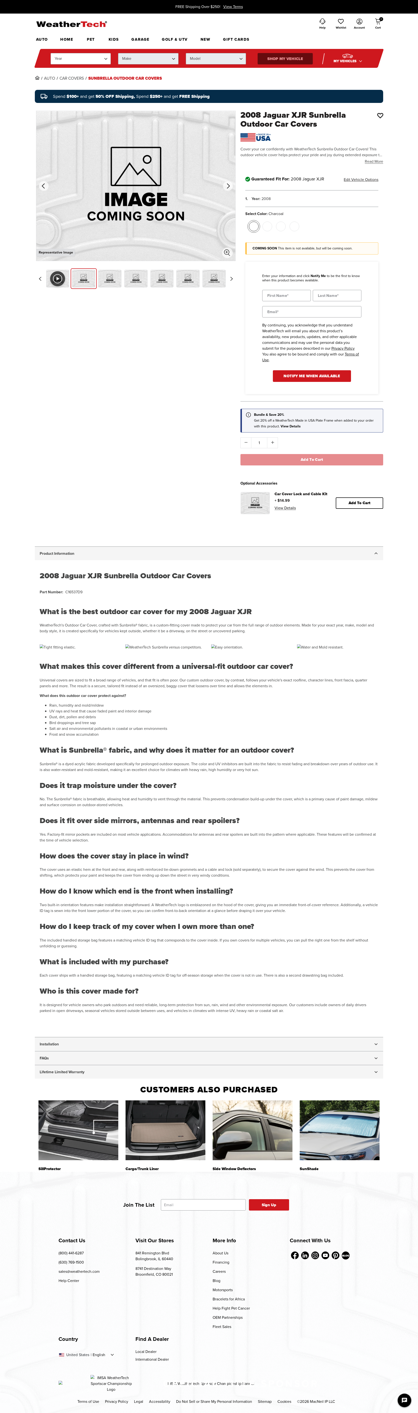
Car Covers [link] (72, 78)
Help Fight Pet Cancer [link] (231, 1308)
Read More (374, 161)
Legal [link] (138, 1401)
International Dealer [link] (152, 1359)
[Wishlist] (380, 115)
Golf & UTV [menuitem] (175, 39)
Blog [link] (216, 1280)
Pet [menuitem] (91, 39)
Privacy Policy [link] (116, 1401)
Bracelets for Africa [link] (229, 1299)
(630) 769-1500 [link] (71, 1262)
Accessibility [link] (159, 1401)
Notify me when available (312, 376)
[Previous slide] (40, 278)
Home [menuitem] (66, 39)
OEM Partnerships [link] (228, 1317)
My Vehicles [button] (346, 61)
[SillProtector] (78, 1130)
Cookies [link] (284, 1401)
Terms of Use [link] (88, 1401)
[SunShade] (340, 1130)
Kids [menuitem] (114, 39)
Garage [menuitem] (140, 39)
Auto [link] (49, 78)
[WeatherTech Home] (71, 24)
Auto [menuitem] (42, 39)
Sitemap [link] (265, 1401)
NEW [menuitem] (205, 39)
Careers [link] (219, 1271)
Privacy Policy (343, 348)
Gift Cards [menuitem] (236, 39)
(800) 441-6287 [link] (71, 1253)
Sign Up (269, 1205)
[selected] (254, 226)
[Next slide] (231, 278)
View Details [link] (285, 508)
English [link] (99, 1355)
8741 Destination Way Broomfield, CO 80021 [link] (154, 1271)
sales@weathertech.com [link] (79, 1271)
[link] (37, 78)
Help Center (69, 1280)
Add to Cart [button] (360, 503)
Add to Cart (312, 459)
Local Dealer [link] (146, 1351)
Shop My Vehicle (285, 59)
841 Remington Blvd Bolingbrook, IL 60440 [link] (154, 1256)
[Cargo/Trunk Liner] (165, 1130)
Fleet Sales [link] (222, 1326)
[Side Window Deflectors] (252, 1130)
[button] (341, 24)
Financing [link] (221, 1262)
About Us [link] (220, 1253)
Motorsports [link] (223, 1290)
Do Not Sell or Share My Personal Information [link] (214, 1401)
